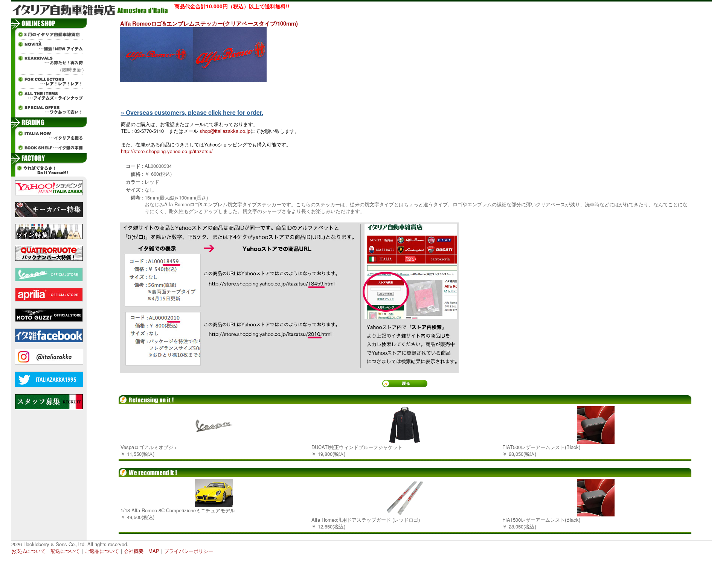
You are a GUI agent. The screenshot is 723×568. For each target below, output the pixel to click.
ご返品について (102, 550)
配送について (65, 550)
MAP (153, 550)
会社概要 (133, 550)
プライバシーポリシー (188, 550)
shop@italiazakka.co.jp (225, 130)
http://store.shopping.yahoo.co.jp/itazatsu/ (167, 151)
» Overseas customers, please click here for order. (192, 112)
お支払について (28, 550)
